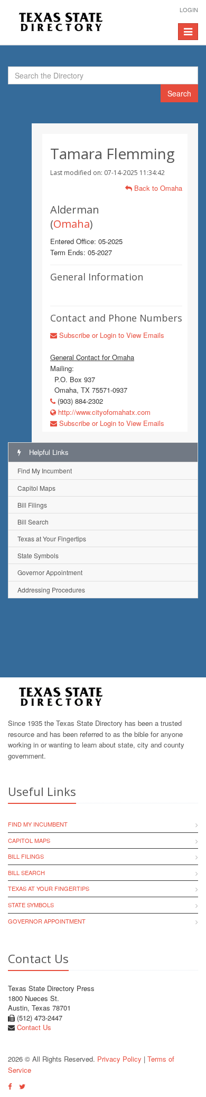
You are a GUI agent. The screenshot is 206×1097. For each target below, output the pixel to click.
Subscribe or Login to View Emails (110, 335)
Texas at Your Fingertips (51, 538)
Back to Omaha (157, 188)
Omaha (71, 224)
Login (189, 9)
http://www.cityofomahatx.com (103, 412)
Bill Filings (32, 504)
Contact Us (34, 1027)
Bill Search (33, 521)
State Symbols (38, 555)
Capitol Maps (36, 487)
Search (179, 93)
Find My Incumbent (44, 470)
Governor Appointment (49, 572)
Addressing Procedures (51, 589)
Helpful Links (48, 452)
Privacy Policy (119, 1059)
